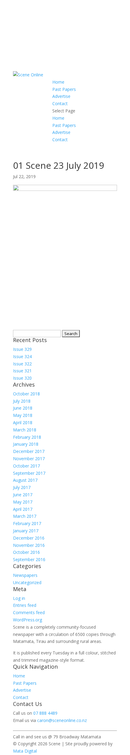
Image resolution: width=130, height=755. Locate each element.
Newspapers (25, 575)
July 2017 (22, 487)
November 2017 (29, 458)
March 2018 (24, 430)
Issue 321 (22, 371)
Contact (60, 103)
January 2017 (25, 531)
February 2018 (27, 437)
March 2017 (24, 516)
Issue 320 (22, 378)
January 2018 (25, 444)
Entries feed (24, 605)
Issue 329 (22, 349)
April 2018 (22, 422)
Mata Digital (25, 751)
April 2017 (22, 509)
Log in (19, 598)
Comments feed (29, 612)
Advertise (61, 96)
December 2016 (28, 538)
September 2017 (29, 473)
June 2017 (22, 494)
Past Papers (64, 89)
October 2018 (26, 394)
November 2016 (29, 545)
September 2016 (29, 559)
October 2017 (26, 466)
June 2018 (22, 408)
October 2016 (26, 552)
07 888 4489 (45, 713)
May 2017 (22, 502)
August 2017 (25, 480)
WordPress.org (27, 620)
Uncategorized (27, 582)
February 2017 (27, 523)
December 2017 (28, 451)
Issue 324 (22, 356)
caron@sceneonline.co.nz (62, 720)
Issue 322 (22, 364)
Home (58, 82)
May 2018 (22, 415)
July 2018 (22, 401)
